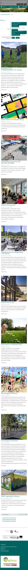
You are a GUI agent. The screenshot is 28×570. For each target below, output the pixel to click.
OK (25, 4)
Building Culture (15, 26)
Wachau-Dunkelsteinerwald (5, 14)
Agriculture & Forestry (16, 28)
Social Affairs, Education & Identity (17, 32)
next (26, 514)
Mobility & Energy (16, 35)
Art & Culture (14, 30)
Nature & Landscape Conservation (16, 23)
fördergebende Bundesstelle (9, 519)
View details (20, 4)
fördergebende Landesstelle (9, 521)
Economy (23, 35)
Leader (17, 38)
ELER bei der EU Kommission (9, 518)
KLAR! (13, 38)
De (23, 7)
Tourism (23, 28)
